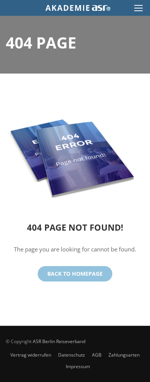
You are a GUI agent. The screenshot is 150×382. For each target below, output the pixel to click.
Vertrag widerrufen (30, 355)
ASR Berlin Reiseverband (59, 341)
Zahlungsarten (124, 355)
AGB (97, 355)
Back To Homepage (75, 273)
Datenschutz (71, 355)
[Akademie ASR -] (78, 10)
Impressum (78, 366)
